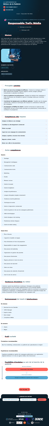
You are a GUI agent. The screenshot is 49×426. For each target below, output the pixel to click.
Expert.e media (7, 312)
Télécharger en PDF (25, 30)
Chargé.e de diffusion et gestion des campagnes (27, 377)
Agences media (5, 67)
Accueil (18, 13)
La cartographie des (11, 3)
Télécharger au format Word (25, 27)
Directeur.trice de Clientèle (11, 307)
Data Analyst (7, 315)
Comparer (41, 399)
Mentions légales (21, 414)
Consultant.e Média (9, 317)
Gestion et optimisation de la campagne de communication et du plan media (26, 19)
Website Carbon (28, 416)
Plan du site (28, 414)
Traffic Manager (8, 310)
